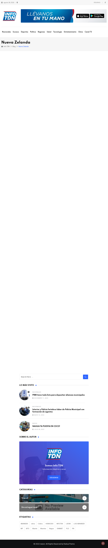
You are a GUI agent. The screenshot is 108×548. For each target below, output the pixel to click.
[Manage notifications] (103, 543)
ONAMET (60, 529)
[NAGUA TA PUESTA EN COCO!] (24, 426)
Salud (49, 32)
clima (33, 524)
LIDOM (68, 524)
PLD (67, 529)
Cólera (40, 524)
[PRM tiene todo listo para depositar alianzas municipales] (24, 395)
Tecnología (57, 32)
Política (33, 32)
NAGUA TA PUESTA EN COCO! (46, 426)
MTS (27, 529)
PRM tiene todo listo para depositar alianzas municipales (58, 395)
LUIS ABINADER (79, 524)
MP (22, 529)
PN (73, 529)
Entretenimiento (70, 32)
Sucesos (16, 32)
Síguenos (54, 477)
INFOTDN (60, 524)
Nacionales (6, 32)
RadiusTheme (69, 544)
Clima (80, 32)
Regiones (41, 32)
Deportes (24, 32)
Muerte (34, 529)
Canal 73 (88, 32)
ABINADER (24, 524)
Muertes (43, 529)
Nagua (34, 423)
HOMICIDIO (49, 524)
